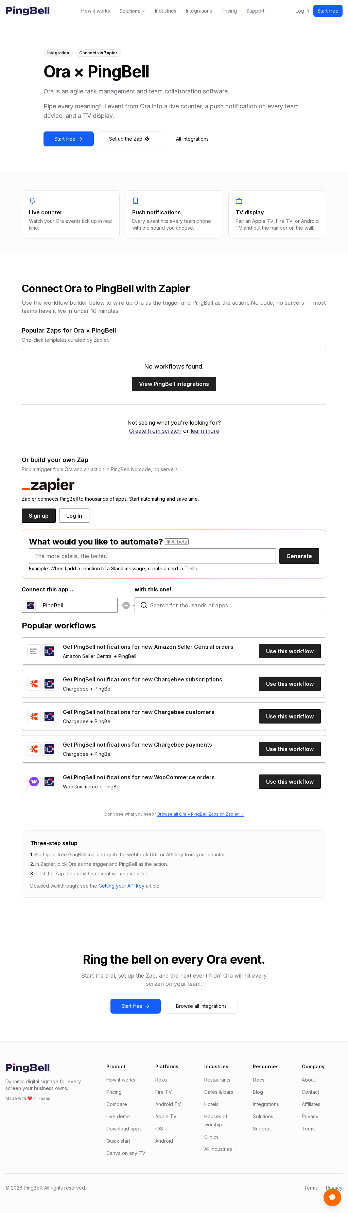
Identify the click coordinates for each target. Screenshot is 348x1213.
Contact (310, 1092)
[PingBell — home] (27, 11)
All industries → (221, 1149)
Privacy (310, 1116)
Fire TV (163, 1092)
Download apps (124, 1128)
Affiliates (311, 1104)
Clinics (211, 1137)
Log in (302, 11)
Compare (116, 1104)
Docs (258, 1080)
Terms (309, 1128)
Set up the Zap (125, 139)
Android (164, 1141)
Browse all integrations (201, 1006)
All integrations (192, 139)
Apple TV (166, 1116)
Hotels (211, 1104)
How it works (95, 11)
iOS (159, 1128)
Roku (161, 1080)
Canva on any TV (125, 1153)
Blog (258, 1092)
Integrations (199, 11)
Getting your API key (122, 886)
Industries (165, 11)
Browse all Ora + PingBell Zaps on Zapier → (200, 814)
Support (255, 11)
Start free (327, 11)
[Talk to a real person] (332, 1197)
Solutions (130, 11)
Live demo (118, 1116)
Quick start (118, 1141)
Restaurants (217, 1080)
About (308, 1080)
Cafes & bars (218, 1092)
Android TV (168, 1104)
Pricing (229, 11)
